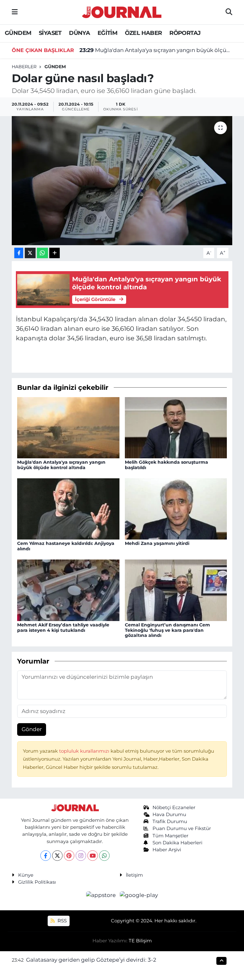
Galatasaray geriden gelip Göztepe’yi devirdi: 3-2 (91, 960)
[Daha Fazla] (54, 253)
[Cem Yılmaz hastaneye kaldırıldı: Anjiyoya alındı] (68, 508)
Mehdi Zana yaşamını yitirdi (157, 543)
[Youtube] (92, 855)
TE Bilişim (140, 941)
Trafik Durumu (169, 821)
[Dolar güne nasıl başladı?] (122, 180)
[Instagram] (81, 855)
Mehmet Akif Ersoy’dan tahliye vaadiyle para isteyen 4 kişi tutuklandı (63, 627)
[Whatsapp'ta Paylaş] (42, 253)
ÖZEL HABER (143, 32)
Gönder (32, 729)
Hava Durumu (169, 814)
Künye (25, 875)
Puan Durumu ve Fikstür (181, 828)
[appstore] (102, 895)
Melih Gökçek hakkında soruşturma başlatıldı (166, 464)
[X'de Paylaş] (30, 253)
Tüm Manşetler (170, 836)
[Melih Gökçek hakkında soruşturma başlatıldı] (176, 427)
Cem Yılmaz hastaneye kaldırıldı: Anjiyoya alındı (65, 546)
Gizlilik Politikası (37, 882)
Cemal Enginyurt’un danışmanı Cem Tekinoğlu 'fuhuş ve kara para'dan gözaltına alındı (167, 630)
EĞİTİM (107, 32)
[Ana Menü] (15, 12)
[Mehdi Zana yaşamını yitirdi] (176, 508)
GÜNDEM (18, 32)
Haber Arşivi (166, 850)
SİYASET (50, 32)
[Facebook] (45, 855)
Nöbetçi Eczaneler (173, 807)
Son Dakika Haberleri (177, 843)
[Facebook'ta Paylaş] (18, 253)
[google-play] (139, 895)
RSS (61, 921)
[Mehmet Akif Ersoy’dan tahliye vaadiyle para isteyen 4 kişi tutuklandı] (68, 589)
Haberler (24, 66)
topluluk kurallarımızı (85, 751)
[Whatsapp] (104, 855)
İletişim (134, 875)
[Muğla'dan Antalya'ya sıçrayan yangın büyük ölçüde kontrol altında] (68, 427)
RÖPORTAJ (184, 32)
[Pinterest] (69, 855)
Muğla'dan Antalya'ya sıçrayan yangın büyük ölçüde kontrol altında (156, 50)
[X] (57, 855)
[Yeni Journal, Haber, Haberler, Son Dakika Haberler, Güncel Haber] (121, 11)
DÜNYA (79, 32)
